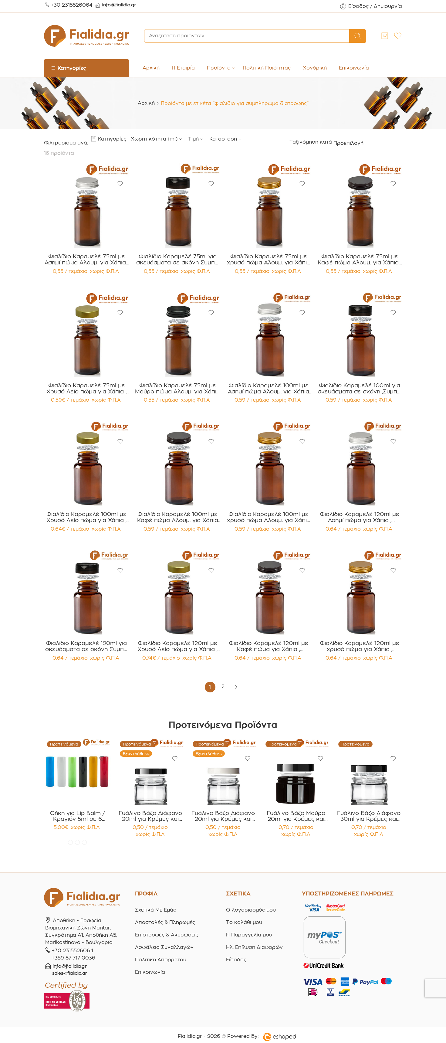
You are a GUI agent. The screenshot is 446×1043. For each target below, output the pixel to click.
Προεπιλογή (348, 143)
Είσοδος (236, 959)
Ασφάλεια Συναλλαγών (164, 947)
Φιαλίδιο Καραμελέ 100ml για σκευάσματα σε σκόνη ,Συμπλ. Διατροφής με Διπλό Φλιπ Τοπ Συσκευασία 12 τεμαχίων (359, 388)
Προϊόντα (219, 67)
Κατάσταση (223, 138)
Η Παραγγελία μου (249, 934)
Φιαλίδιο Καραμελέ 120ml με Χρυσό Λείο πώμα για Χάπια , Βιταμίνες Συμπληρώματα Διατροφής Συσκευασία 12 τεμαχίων (177, 646)
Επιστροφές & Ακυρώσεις (166, 934)
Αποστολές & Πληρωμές (165, 922)
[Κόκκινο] (70, 842)
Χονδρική (315, 67)
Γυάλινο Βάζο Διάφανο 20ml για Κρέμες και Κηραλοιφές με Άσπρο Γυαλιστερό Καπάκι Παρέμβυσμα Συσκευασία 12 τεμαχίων (223, 816)
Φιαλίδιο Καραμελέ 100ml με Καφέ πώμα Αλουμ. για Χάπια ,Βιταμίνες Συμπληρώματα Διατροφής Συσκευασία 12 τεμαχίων (177, 517)
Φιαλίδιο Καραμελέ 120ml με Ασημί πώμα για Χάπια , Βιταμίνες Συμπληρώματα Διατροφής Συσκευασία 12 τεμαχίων (359, 517)
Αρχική (151, 67)
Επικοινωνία (354, 67)
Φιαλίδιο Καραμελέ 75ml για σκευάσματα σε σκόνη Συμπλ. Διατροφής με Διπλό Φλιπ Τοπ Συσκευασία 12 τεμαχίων (177, 259)
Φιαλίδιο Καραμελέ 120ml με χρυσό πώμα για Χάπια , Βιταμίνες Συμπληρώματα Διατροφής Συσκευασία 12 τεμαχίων (359, 646)
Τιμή (193, 138)
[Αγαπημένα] (120, 183)
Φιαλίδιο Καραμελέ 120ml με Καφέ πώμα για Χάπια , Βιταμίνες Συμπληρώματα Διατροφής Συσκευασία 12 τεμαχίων (268, 646)
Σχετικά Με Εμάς (155, 909)
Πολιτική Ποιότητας (267, 67)
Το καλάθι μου (244, 922)
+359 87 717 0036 (73, 957)
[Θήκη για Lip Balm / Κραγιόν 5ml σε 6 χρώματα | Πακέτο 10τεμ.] (77, 771)
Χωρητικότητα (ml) (154, 138)
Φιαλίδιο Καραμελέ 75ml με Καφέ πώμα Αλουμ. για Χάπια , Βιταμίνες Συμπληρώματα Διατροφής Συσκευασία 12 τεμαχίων (359, 259)
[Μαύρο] (84, 842)
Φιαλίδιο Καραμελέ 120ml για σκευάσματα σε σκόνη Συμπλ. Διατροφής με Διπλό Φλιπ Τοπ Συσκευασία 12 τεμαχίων (86, 646)
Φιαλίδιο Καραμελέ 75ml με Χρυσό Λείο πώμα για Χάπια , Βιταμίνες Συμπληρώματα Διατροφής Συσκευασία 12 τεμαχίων (86, 388)
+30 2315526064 (72, 5)
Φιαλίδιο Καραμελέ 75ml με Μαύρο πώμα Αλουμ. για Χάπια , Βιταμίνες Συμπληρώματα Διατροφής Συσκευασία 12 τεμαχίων (177, 388)
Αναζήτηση (357, 36)
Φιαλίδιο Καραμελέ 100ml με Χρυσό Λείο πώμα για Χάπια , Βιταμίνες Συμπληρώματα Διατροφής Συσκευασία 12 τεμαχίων (86, 517)
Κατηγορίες (112, 138)
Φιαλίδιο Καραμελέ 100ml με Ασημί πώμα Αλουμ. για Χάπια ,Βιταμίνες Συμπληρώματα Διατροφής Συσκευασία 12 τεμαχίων (268, 388)
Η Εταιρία (183, 67)
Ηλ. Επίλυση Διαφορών (254, 947)
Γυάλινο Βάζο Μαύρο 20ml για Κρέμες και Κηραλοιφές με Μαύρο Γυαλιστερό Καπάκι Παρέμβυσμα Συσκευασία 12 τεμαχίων (296, 816)
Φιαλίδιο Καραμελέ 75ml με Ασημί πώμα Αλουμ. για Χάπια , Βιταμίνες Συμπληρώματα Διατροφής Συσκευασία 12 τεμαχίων (87, 259)
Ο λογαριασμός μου (251, 909)
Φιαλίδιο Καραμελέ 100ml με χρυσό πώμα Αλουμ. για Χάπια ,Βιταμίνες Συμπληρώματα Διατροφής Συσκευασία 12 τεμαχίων (268, 517)
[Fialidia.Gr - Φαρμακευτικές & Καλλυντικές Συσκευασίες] (86, 36)
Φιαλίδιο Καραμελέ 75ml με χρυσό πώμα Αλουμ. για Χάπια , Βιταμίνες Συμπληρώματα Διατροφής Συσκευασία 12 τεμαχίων (268, 259)
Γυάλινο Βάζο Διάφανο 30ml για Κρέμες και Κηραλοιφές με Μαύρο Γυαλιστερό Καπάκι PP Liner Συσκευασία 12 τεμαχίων (368, 816)
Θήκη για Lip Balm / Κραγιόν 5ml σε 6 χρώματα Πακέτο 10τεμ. (77, 816)
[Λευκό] (77, 842)
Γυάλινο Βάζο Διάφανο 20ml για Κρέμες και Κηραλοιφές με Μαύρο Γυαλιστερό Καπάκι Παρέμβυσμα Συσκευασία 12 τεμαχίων (150, 816)
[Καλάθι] (384, 36)
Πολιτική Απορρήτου (160, 959)
